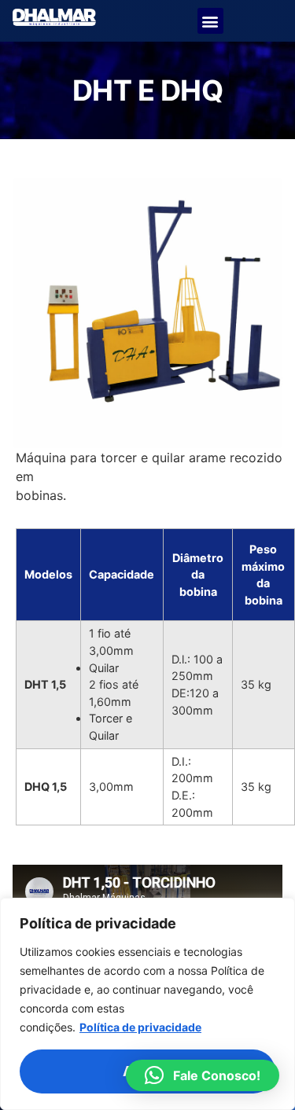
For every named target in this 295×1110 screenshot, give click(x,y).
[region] (147, 1004)
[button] (210, 21)
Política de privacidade (140, 1027)
